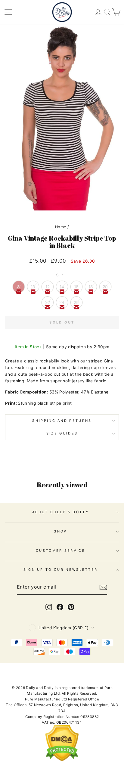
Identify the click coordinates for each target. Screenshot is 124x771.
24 (62, 302)
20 (105, 286)
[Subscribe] (103, 587)
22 (47, 302)
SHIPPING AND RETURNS (61, 421)
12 (47, 286)
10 (33, 286)
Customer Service (60, 550)
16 (76, 286)
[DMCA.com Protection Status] (62, 760)
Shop (60, 531)
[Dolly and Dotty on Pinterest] (71, 607)
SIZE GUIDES (62, 433)
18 (90, 286)
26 (76, 302)
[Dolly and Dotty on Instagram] (48, 607)
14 (62, 286)
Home (60, 227)
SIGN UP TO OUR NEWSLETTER (60, 569)
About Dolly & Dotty (60, 512)
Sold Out (61, 322)
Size (61, 275)
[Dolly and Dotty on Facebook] (60, 607)
